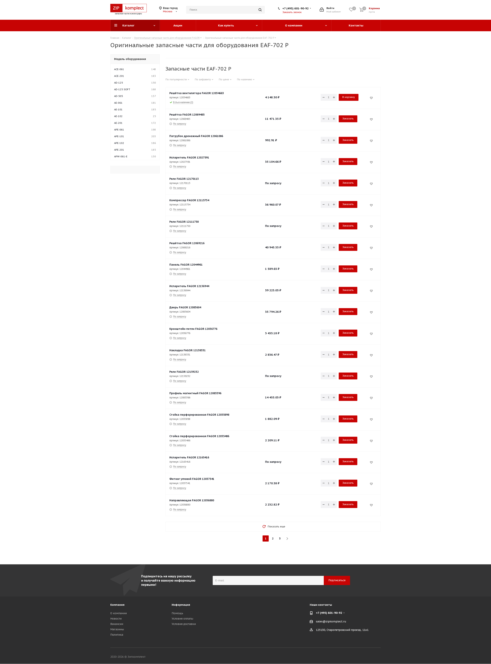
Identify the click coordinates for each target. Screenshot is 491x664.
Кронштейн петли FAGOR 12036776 (193, 329)
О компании (118, 613)
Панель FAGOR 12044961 (186, 264)
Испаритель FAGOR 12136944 (189, 286)
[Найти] (260, 10)
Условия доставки (184, 624)
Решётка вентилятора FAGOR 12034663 (196, 93)
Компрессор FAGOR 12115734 (189, 200)
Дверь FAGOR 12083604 (185, 307)
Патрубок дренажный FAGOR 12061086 (196, 136)
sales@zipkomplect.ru (331, 621)
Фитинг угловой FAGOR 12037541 (191, 479)
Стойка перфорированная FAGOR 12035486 (199, 436)
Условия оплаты (182, 618)
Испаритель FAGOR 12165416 (189, 457)
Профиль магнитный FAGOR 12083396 (195, 393)
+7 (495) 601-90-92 (295, 8)
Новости (116, 618)
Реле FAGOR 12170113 (184, 179)
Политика (116, 634)
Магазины (117, 629)
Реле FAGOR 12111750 (184, 221)
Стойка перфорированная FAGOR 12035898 (199, 414)
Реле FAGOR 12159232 (184, 371)
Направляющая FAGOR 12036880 (191, 500)
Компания (117, 605)
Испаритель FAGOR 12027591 (189, 157)
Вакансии (116, 624)
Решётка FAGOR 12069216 (186, 243)
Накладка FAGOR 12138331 (187, 350)
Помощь (177, 613)
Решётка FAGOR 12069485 (186, 114)
